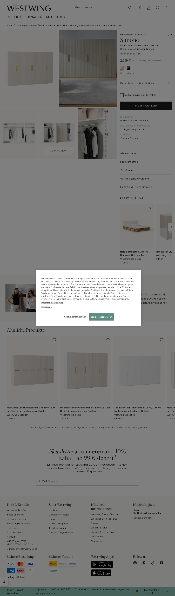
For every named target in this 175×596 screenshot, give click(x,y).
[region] (88, 298)
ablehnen (45, 299)
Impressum (46, 307)
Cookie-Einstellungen (75, 316)
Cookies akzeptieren (101, 316)
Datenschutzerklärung (52, 302)
